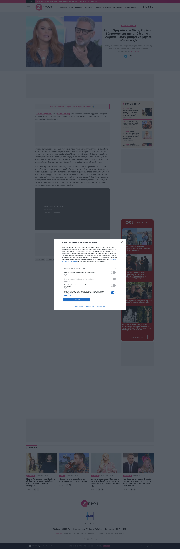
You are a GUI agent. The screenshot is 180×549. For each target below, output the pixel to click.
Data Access (90, 306)
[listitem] (90, 268)
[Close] (122, 243)
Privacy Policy (101, 306)
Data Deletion (79, 306)
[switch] (113, 272)
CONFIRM (76, 299)
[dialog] (90, 274)
